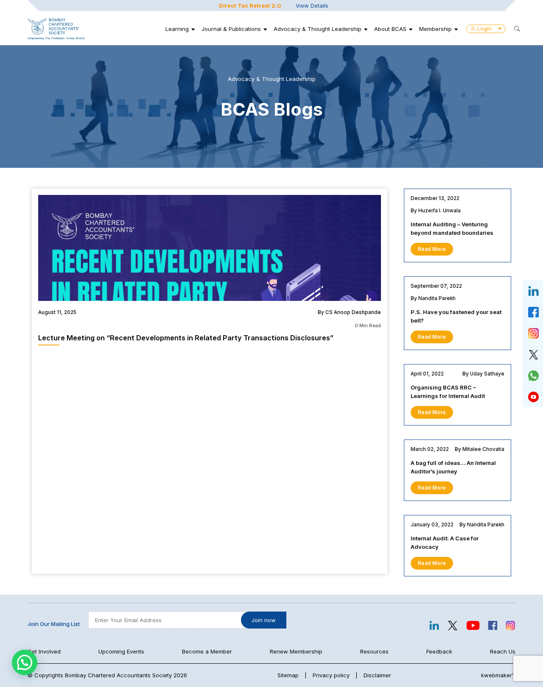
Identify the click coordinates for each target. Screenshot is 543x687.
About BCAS (390, 28)
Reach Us (502, 651)
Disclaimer (377, 675)
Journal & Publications (231, 28)
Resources (374, 651)
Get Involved (44, 651)
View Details (312, 5)
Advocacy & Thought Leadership (317, 28)
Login (484, 28)
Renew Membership (296, 651)
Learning (177, 28)
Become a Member (207, 651)
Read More (432, 249)
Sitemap (288, 675)
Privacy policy (331, 675)
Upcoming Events (121, 651)
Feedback (439, 651)
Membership (435, 28)
